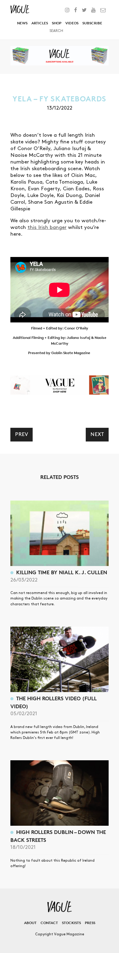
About (30, 922)
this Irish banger (47, 227)
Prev (21, 434)
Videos (71, 23)
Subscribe (92, 23)
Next (97, 434)
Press (90, 922)
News (22, 23)
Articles (39, 23)
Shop (56, 23)
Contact (49, 922)
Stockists (71, 922)
